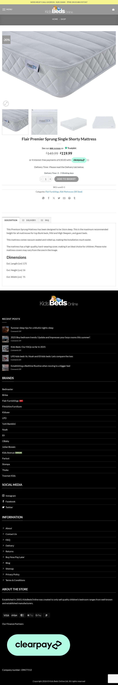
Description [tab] (10, 220)
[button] (7, 9)
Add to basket (66, 179)
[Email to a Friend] (64, 198)
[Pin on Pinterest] (69, 198)
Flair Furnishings (52, 192)
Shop (63, 19)
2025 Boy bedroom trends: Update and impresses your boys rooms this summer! (50, 337)
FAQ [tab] (47, 220)
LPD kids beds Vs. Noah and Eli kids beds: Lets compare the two (42, 356)
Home (55, 19)
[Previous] (8, 69)
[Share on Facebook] (48, 198)
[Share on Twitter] (59, 198)
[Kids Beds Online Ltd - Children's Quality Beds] (59, 9)
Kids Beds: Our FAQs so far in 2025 (28, 346)
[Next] (110, 69)
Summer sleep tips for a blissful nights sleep (32, 327)
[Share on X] (53, 198)
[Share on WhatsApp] (43, 198)
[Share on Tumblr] (74, 198)
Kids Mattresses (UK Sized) (71, 192)
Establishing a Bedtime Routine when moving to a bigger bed (40, 365)
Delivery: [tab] (31, 220)
